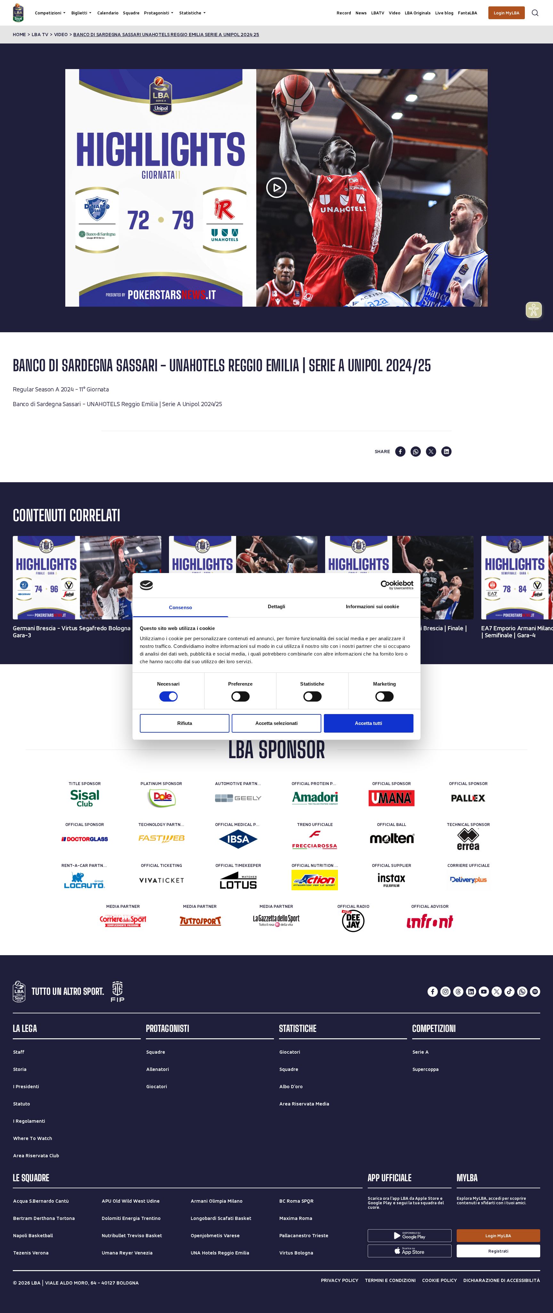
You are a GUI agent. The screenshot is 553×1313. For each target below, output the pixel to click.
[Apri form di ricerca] (535, 13)
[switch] (240, 696)
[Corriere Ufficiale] (468, 880)
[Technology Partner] (161, 839)
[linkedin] (446, 451)
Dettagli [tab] (276, 606)
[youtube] (484, 992)
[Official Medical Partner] (238, 839)
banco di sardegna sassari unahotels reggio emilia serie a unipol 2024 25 (166, 34)
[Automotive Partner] (238, 798)
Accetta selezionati (276, 723)
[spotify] (535, 992)
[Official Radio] (353, 921)
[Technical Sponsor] (468, 839)
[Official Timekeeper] (238, 880)
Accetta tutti (368, 723)
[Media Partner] (123, 921)
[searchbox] (276, 8)
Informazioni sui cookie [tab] (372, 606)
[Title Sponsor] (84, 798)
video (61, 34)
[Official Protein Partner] (315, 798)
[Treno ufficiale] (315, 839)
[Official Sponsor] (391, 798)
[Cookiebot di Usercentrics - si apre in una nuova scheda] (385, 585)
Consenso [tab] (180, 607)
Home (19, 34)
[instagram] (445, 992)
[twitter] (431, 451)
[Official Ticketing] (161, 880)
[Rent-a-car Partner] (84, 880)
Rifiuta (184, 723)
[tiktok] (509, 992)
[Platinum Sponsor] (161, 798)
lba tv (40, 34)
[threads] (458, 992)
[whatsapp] (416, 451)
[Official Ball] (391, 839)
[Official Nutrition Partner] (315, 880)
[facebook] (400, 451)
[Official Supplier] (391, 880)
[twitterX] (497, 992)
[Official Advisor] (430, 921)
